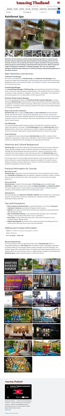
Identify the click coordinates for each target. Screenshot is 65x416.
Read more (8, 409)
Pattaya (21, 9)
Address (8, 230)
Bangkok (9, 9)
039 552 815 (13, 233)
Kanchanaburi (52, 9)
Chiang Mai (42, 9)
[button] (16, 236)
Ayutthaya (35, 9)
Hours (7, 235)
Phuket (16, 9)
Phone (8, 233)
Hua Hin (27, 9)
